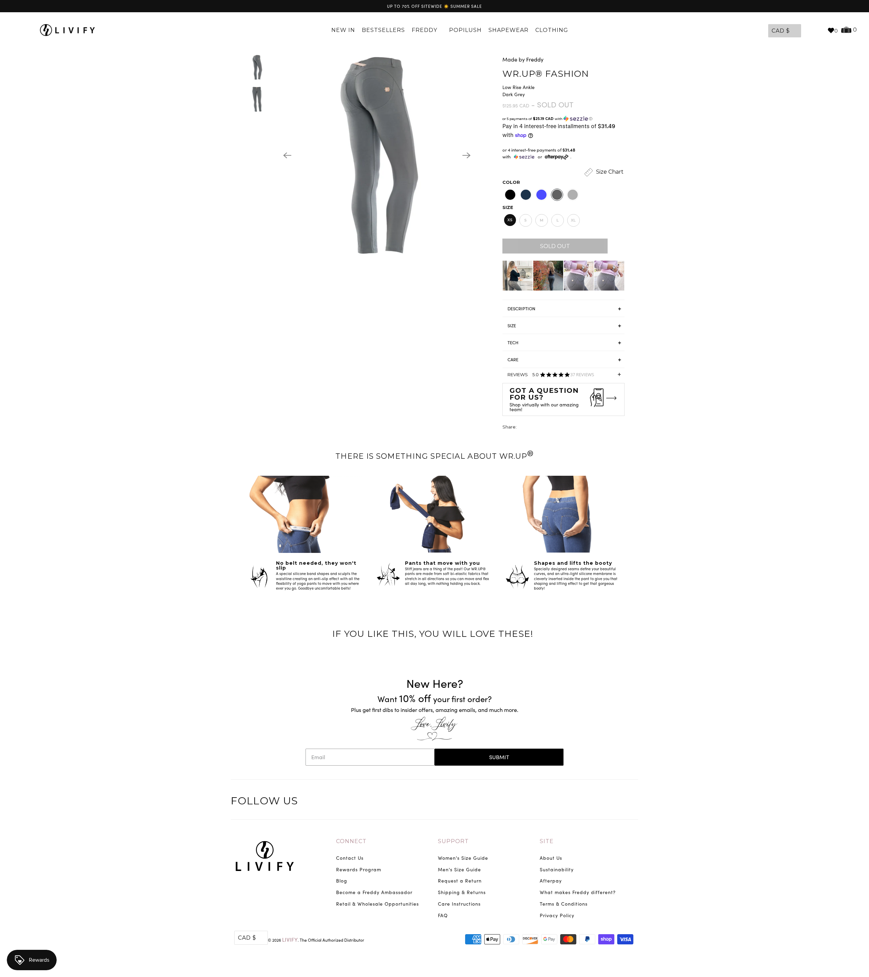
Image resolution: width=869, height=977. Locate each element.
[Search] (819, 30)
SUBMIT (499, 757)
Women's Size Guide (463, 858)
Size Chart (609, 172)
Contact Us (350, 858)
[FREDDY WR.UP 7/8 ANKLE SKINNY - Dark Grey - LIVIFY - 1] (376, 155)
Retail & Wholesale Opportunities (377, 904)
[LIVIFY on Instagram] (632, 802)
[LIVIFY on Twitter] (589, 802)
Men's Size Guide (459, 869)
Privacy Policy (557, 915)
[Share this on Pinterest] (547, 427)
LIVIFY (290, 939)
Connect (351, 841)
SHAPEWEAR (508, 30)
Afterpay (551, 880)
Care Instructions (459, 904)
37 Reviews (582, 375)
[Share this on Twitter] (522, 427)
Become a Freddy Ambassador (374, 892)
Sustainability (557, 869)
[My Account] (808, 30)
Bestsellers (383, 30)
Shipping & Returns (462, 892)
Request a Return (460, 880)
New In (343, 30)
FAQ (443, 915)
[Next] (466, 155)
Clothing (552, 30)
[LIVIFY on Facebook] (603, 802)
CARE (512, 359)
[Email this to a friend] (560, 427)
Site (547, 841)
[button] (563, 119)
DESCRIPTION (521, 309)
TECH (512, 342)
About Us (551, 858)
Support (453, 841)
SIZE (511, 325)
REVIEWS (564, 376)
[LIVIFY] (71, 30)
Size (507, 207)
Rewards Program (358, 869)
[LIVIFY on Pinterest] (617, 802)
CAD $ (781, 31)
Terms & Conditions (564, 904)
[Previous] (287, 155)
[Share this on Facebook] (535, 427)
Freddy (425, 30)
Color (511, 182)
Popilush (465, 30)
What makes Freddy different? (578, 892)
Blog (341, 880)
